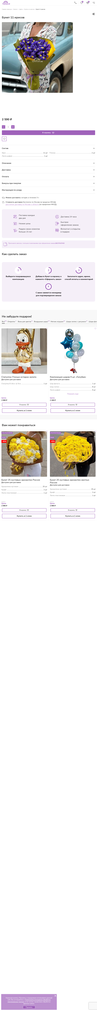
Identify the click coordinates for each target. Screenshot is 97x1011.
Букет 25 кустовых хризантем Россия (20, 479)
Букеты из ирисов (29, 9)
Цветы (21, 9)
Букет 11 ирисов (40, 9)
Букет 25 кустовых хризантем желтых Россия (69, 481)
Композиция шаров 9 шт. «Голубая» (68, 377)
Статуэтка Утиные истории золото (18, 377)
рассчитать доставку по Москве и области (22, 204)
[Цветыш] (6, 3)
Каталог (15, 9)
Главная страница (7, 9)
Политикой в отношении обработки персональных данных (29, 1001)
